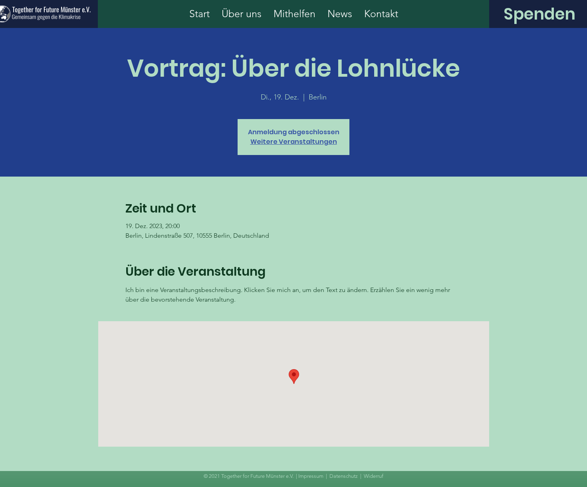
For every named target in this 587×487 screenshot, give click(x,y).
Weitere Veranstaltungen (293, 141)
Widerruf (373, 476)
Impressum (310, 476)
